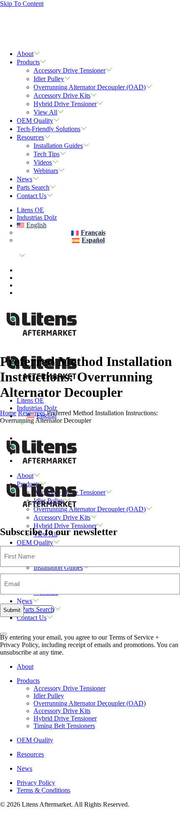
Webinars (45, 170)
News (24, 179)
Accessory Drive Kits (61, 95)
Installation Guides (58, 145)
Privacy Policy (36, 782)
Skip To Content (22, 3)
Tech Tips (46, 153)
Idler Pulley (48, 78)
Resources (30, 137)
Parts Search (33, 187)
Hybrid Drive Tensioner (65, 103)
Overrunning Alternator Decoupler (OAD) (89, 87)
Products (28, 62)
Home (8, 412)
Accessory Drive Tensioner (69, 70)
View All (45, 112)
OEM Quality (35, 120)
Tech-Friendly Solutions (48, 128)
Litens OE (30, 209)
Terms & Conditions (43, 790)
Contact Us (31, 195)
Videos (42, 162)
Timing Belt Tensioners (64, 725)
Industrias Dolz (37, 217)
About (25, 53)
